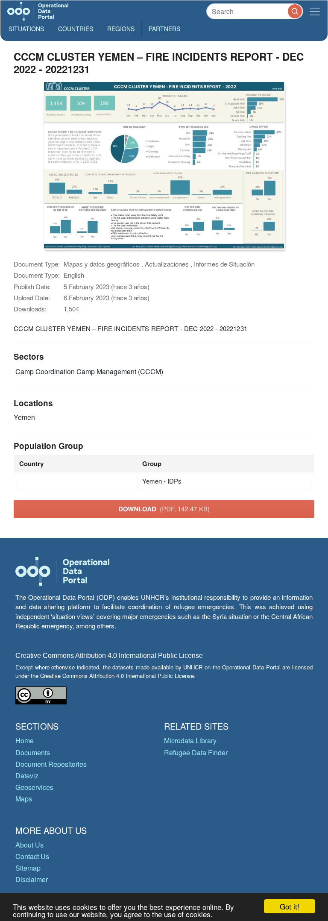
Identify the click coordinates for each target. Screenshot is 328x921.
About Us (29, 845)
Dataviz (26, 775)
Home (24, 740)
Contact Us (32, 856)
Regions (121, 28)
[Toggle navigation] (314, 11)
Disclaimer (31, 879)
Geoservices (34, 787)
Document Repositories (51, 764)
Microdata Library (190, 740)
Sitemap (28, 868)
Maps (23, 799)
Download (164, 508)
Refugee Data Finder (196, 752)
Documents (32, 752)
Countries (75, 28)
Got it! (289, 906)
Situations (26, 28)
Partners (164, 28)
